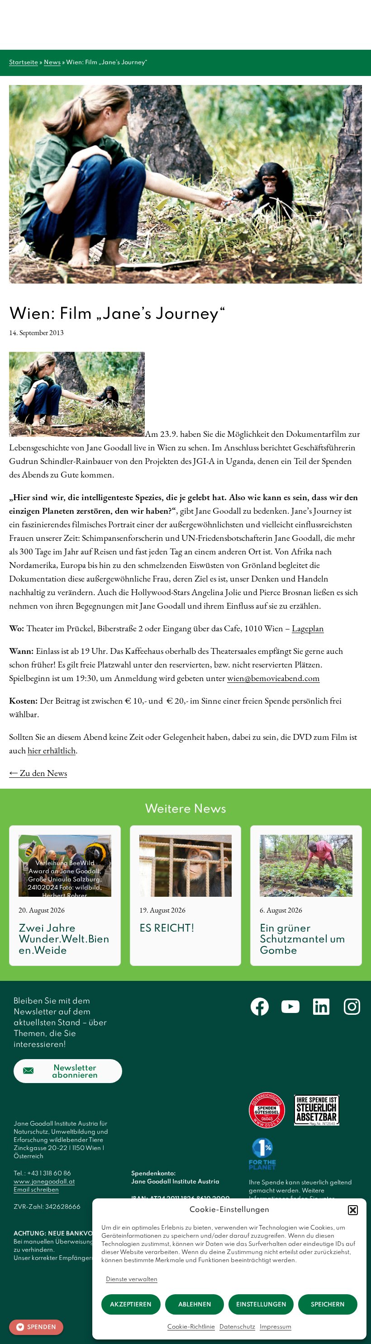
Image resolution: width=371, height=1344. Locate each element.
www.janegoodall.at (44, 1182)
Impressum (275, 1327)
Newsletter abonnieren (75, 1071)
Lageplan (308, 628)
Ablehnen (194, 1305)
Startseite (23, 63)
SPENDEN (41, 1327)
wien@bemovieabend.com (273, 678)
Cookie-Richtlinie (191, 1327)
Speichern (328, 1305)
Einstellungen (261, 1305)
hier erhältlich (52, 750)
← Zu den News (38, 773)
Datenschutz (237, 1327)
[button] (352, 1210)
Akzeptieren (131, 1305)
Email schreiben (36, 1190)
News (52, 63)
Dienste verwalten (131, 1279)
